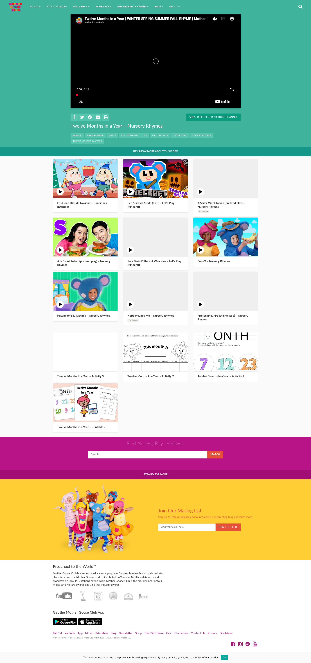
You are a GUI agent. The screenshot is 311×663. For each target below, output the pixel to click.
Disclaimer (226, 633)
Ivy (145, 135)
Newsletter (126, 633)
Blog (113, 633)
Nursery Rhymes (201, 135)
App (80, 633)
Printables (101, 633)
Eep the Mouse (129, 135)
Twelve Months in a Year (87, 141)
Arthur (77, 135)
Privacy (212, 633)
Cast (169, 633)
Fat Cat (57, 633)
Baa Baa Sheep (95, 135)
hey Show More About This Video (155, 151)
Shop (138, 633)
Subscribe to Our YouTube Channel (213, 117)
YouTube (70, 633)
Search (215, 454)
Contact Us (198, 633)
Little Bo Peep (160, 135)
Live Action (179, 135)
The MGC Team (154, 633)
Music (89, 633)
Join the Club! (228, 527)
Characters (181, 633)
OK (224, 657)
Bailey (112, 135)
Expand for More (155, 474)
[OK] (306, 657)
